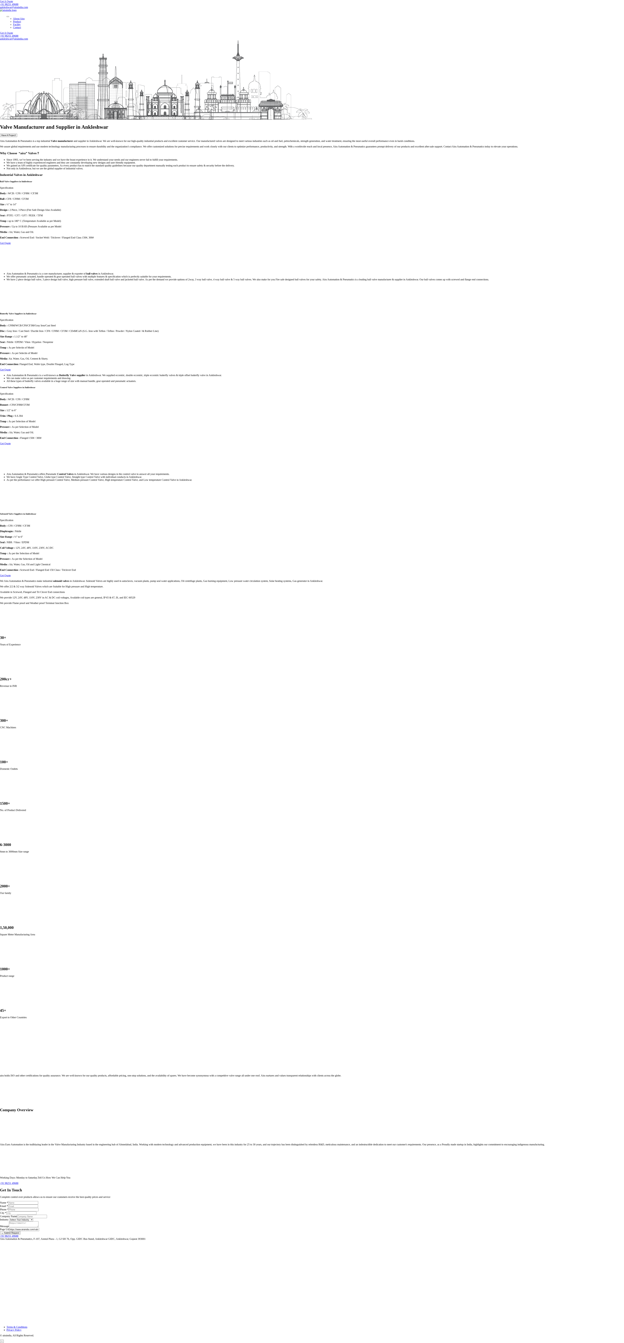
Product (17, 21)
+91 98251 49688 (9, 4)
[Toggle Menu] (7, 16)
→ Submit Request (10, 1233)
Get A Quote (6, 1)
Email (4, 1206)
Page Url (4, 1229)
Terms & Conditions (16, 1327)
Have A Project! (8, 135)
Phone (4, 1209)
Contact (17, 27)
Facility (17, 24)
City (3, 1213)
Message (4, 1226)
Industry (4, 1219)
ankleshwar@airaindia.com (14, 7)
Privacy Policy (13, 1330)
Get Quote (5, 243)
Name (4, 1202)
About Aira (19, 18)
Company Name (8, 1216)
